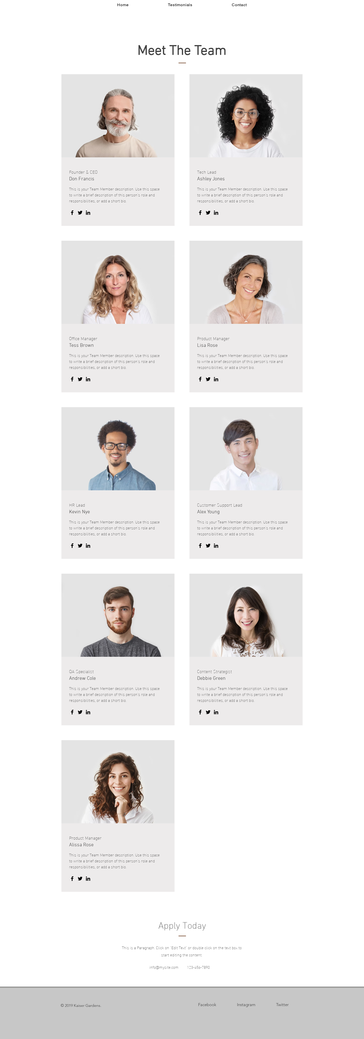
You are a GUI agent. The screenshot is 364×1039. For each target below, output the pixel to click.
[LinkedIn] (88, 213)
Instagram (246, 1004)
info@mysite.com (164, 966)
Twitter (282, 1004)
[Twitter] (80, 213)
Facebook (207, 1004)
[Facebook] (72, 213)
